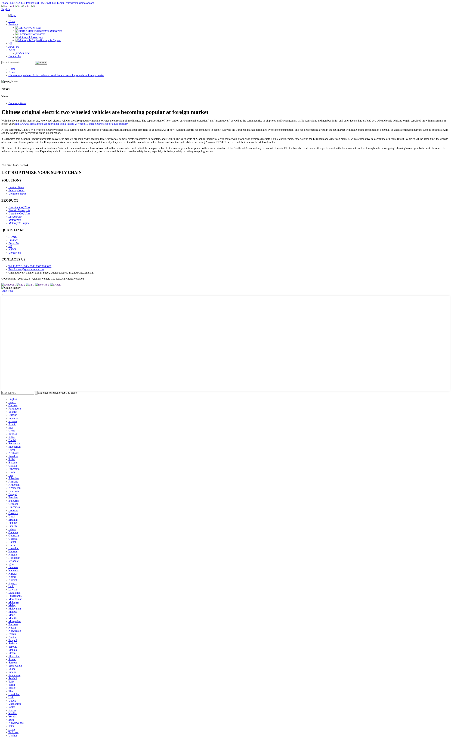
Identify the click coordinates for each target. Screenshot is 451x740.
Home (11, 68)
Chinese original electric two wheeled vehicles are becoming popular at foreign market (56, 75)
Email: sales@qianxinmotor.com (26, 269)
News (11, 72)
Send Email (7, 290)
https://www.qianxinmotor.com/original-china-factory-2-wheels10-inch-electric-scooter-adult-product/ (71, 123)
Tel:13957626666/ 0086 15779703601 (29, 266)
